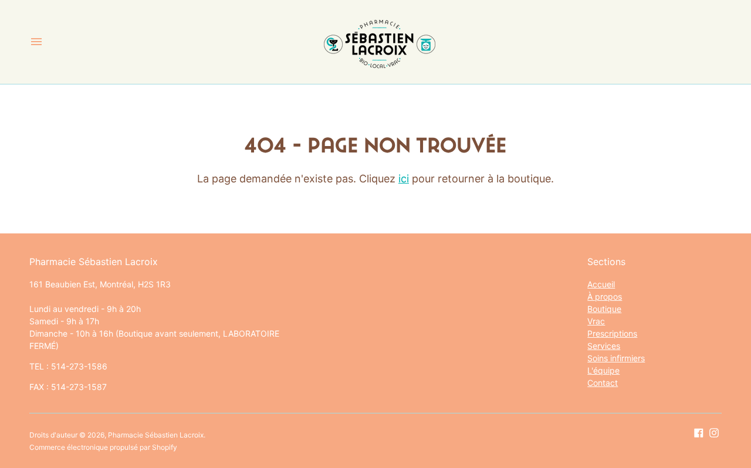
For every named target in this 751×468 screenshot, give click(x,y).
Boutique (604, 309)
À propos (604, 296)
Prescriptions (612, 333)
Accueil (601, 284)
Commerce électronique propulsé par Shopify (103, 447)
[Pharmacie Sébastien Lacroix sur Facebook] (698, 432)
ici (403, 178)
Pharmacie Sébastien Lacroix (156, 434)
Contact (602, 383)
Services (603, 346)
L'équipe (603, 370)
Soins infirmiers (616, 358)
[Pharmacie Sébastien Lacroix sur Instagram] (714, 432)
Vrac (596, 321)
